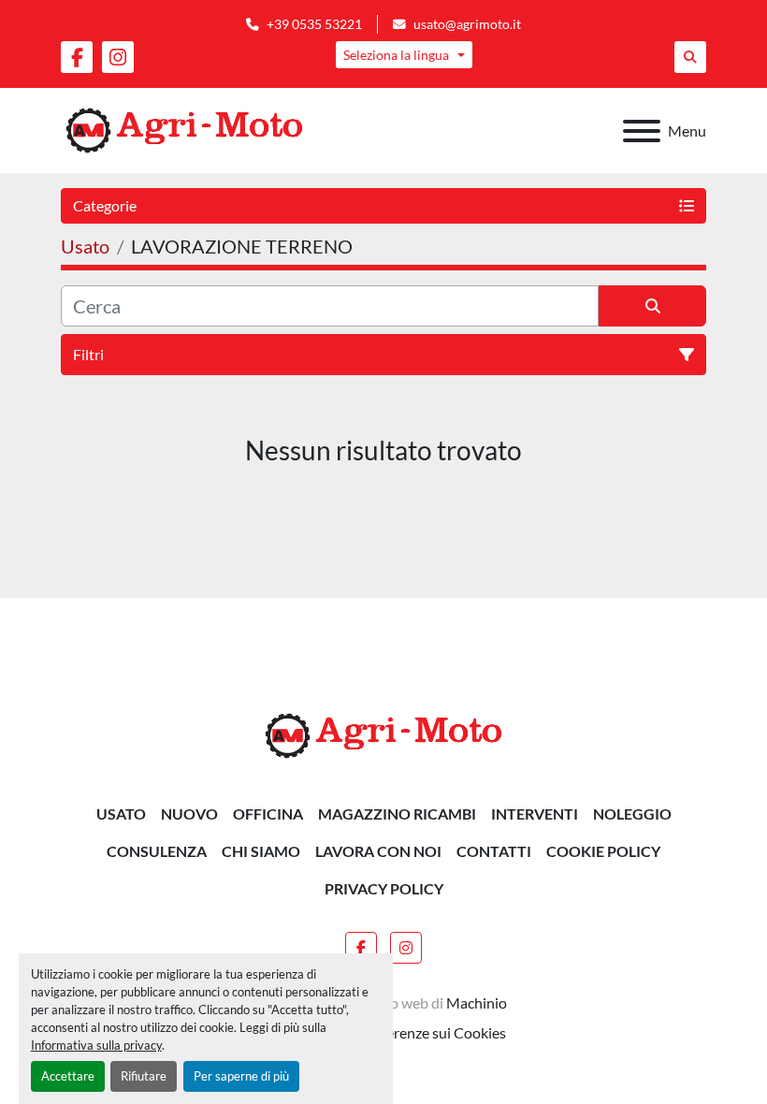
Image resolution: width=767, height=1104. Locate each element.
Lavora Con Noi (378, 851)
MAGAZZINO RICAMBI (397, 813)
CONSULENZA (157, 851)
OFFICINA (268, 813)
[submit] (652, 306)
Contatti (493, 851)
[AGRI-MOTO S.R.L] (383, 734)
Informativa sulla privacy (96, 1045)
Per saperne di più (241, 1075)
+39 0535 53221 (314, 24)
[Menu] (641, 131)
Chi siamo (261, 851)
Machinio (476, 1002)
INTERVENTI (534, 813)
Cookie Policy (603, 851)
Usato (121, 813)
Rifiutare (143, 1075)
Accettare (67, 1075)
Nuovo (189, 813)
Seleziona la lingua (396, 55)
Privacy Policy (384, 888)
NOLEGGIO (632, 813)
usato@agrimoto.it (467, 24)
